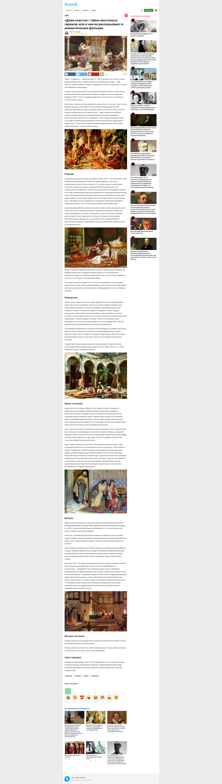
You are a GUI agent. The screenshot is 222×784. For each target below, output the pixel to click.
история (78, 676)
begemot (72, 31)
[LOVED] (81, 697)
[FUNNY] (95, 697)
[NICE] (75, 697)
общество (94, 676)
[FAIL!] (102, 697)
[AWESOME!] (68, 697)
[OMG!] (109, 697)
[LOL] (88, 697)
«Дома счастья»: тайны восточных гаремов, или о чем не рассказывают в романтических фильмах (94, 24)
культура (69, 676)
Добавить (149, 10)
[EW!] (116, 697)
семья (86, 676)
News (66, 15)
